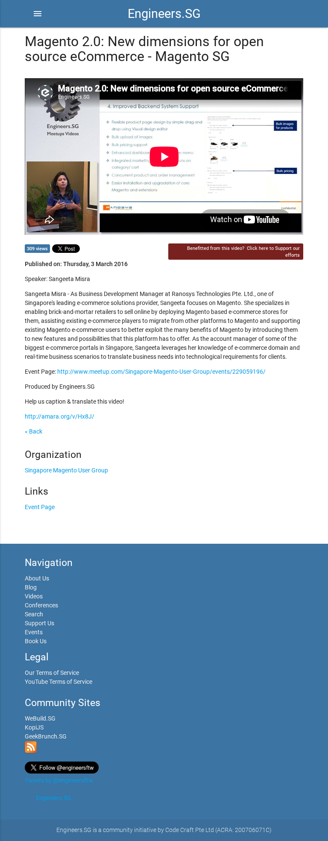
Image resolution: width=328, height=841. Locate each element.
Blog (31, 587)
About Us (37, 578)
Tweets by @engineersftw (59, 780)
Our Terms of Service (52, 672)
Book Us (36, 641)
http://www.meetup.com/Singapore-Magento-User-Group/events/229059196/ (161, 371)
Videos (34, 596)
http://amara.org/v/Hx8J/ (59, 416)
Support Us (39, 623)
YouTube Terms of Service (58, 681)
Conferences (41, 605)
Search (34, 614)
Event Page (40, 507)
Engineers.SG (164, 13)
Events (34, 632)
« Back (33, 431)
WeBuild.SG (40, 718)
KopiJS (34, 727)
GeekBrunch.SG (46, 736)
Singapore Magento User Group (66, 470)
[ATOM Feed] (31, 750)
